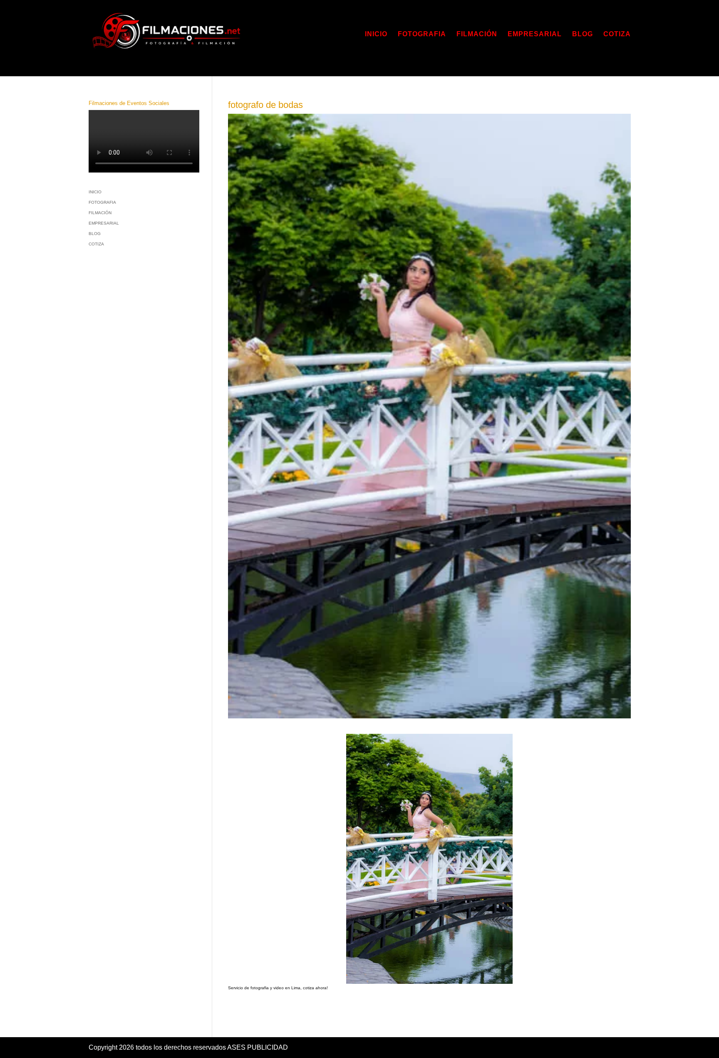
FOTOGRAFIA (422, 34)
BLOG (582, 34)
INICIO (376, 34)
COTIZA (617, 34)
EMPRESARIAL (535, 34)
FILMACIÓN (476, 34)
